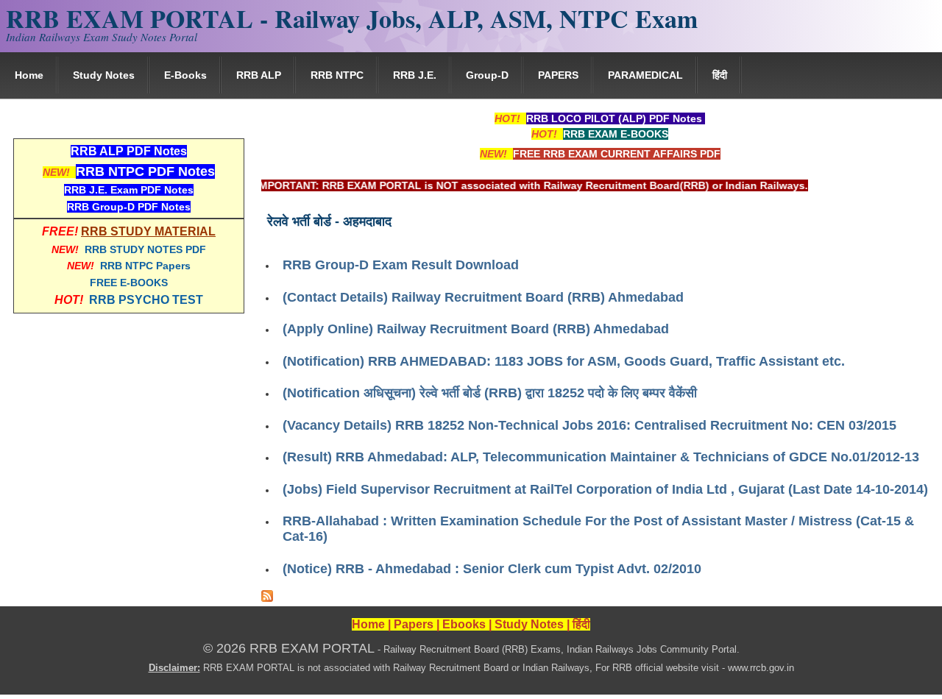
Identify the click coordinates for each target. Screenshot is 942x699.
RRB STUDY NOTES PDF (145, 249)
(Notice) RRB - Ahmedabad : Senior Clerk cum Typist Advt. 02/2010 (492, 568)
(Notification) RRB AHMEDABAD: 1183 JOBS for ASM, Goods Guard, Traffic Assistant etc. (564, 361)
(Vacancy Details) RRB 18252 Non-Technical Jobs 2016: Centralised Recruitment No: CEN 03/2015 (589, 425)
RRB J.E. (414, 75)
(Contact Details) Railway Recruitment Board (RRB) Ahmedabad (483, 297)
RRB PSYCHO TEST (146, 300)
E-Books (185, 75)
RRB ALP (258, 75)
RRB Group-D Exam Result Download (401, 265)
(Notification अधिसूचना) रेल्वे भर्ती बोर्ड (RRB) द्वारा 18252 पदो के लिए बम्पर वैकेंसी (490, 393)
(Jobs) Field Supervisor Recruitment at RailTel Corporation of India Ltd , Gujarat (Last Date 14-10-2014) (605, 489)
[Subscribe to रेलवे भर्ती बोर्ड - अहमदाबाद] (267, 598)
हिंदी (719, 75)
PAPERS (558, 75)
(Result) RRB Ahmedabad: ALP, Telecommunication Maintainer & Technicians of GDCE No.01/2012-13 (601, 457)
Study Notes (104, 75)
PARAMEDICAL (645, 75)
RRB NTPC (337, 75)
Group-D (487, 75)
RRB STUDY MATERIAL (148, 231)
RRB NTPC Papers (145, 266)
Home (29, 75)
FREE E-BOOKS (129, 282)
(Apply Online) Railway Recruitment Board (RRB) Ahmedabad (476, 329)
